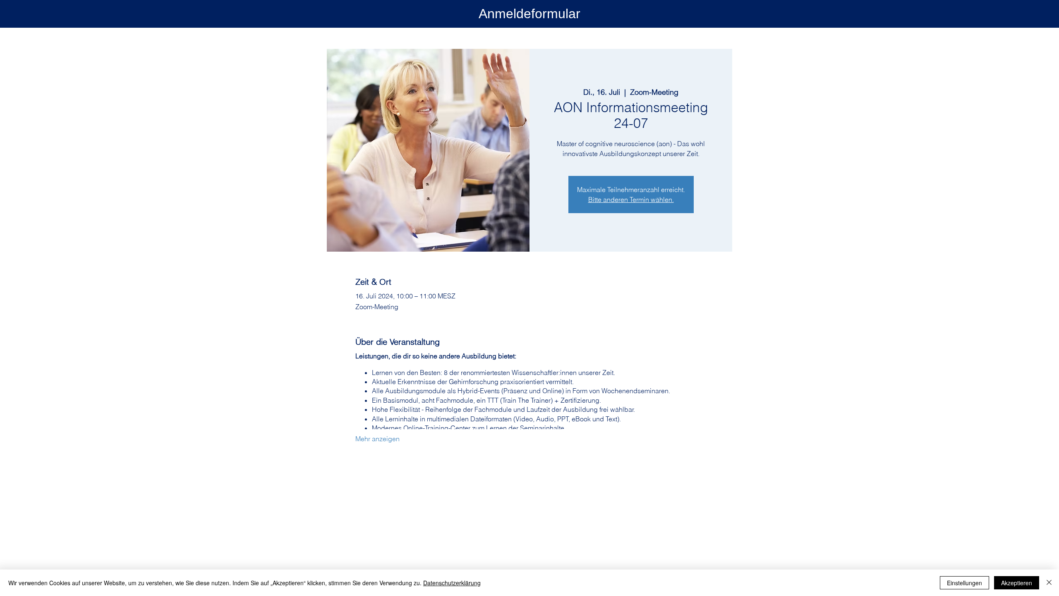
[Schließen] (1049, 582)
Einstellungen (964, 583)
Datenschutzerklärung (452, 583)
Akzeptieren (1016, 583)
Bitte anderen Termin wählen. (631, 199)
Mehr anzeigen (377, 439)
